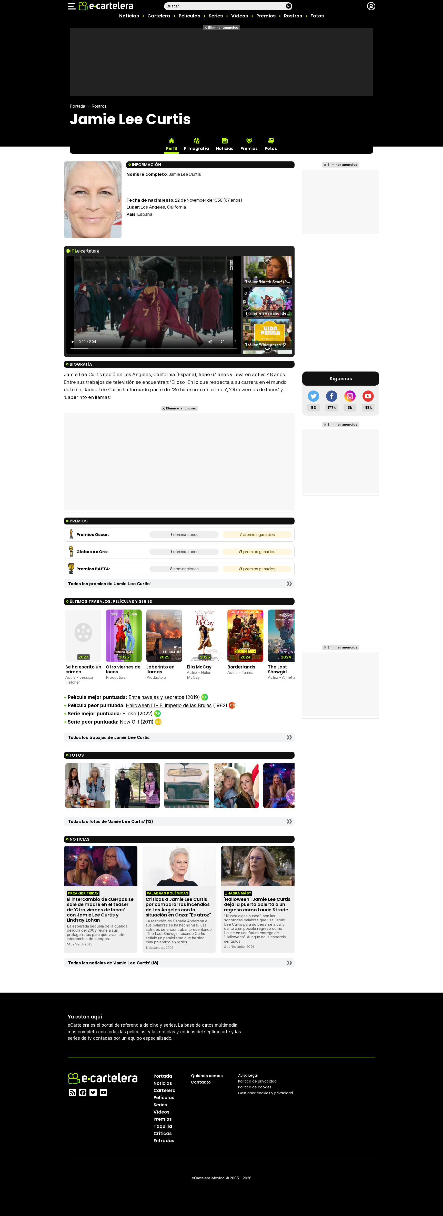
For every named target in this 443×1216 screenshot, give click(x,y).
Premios (266, 16)
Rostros (293, 16)
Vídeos (239, 16)
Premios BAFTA (92, 569)
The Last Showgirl (277, 669)
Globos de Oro (91, 552)
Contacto (201, 1082)
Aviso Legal (248, 1075)
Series (216, 16)
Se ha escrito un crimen (83, 669)
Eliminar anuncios (223, 27)
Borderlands (241, 667)
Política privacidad (257, 1081)
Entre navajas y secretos (156, 697)
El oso (129, 714)
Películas (189, 16)
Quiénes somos (207, 1075)
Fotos (317, 16)
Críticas (163, 1133)
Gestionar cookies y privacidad (265, 1092)
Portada (77, 106)
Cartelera (158, 16)
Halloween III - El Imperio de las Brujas (169, 705)
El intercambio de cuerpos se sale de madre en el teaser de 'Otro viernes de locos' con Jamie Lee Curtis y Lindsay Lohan (100, 909)
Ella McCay (199, 667)
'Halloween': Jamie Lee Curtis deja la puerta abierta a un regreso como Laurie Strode (257, 904)
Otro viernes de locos (123, 669)
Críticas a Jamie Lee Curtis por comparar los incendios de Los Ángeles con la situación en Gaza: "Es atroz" (178, 907)
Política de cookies (254, 1086)
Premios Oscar (92, 535)
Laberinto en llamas (160, 669)
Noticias (129, 16)
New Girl (129, 722)
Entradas (164, 1140)
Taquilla (163, 1126)
